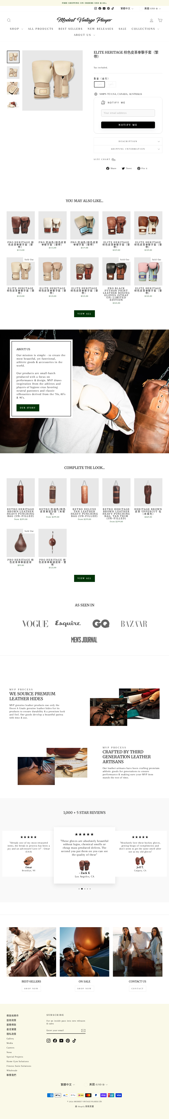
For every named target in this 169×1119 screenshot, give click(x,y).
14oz (110, 84)
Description (128, 141)
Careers (11, 1047)
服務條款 (11, 1024)
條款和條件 (13, 1015)
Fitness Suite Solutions (19, 1066)
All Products (41, 28)
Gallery (10, 1038)
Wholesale (12, 1070)
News (9, 1052)
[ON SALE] (84, 952)
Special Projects (15, 1056)
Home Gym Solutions (18, 1061)
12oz (99, 84)
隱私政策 (11, 1034)
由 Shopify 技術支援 (84, 1106)
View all (84, 314)
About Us (83, 34)
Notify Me (117, 102)
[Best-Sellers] (31, 952)
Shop (15, 28)
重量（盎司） (102, 79)
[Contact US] (137, 952)
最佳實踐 (11, 1029)
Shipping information (128, 149)
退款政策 (11, 1020)
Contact (138, 989)
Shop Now (31, 989)
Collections (144, 28)
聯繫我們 (11, 1075)
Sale (123, 28)
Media (10, 1043)
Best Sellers (71, 28)
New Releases (101, 28)
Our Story (28, 408)
